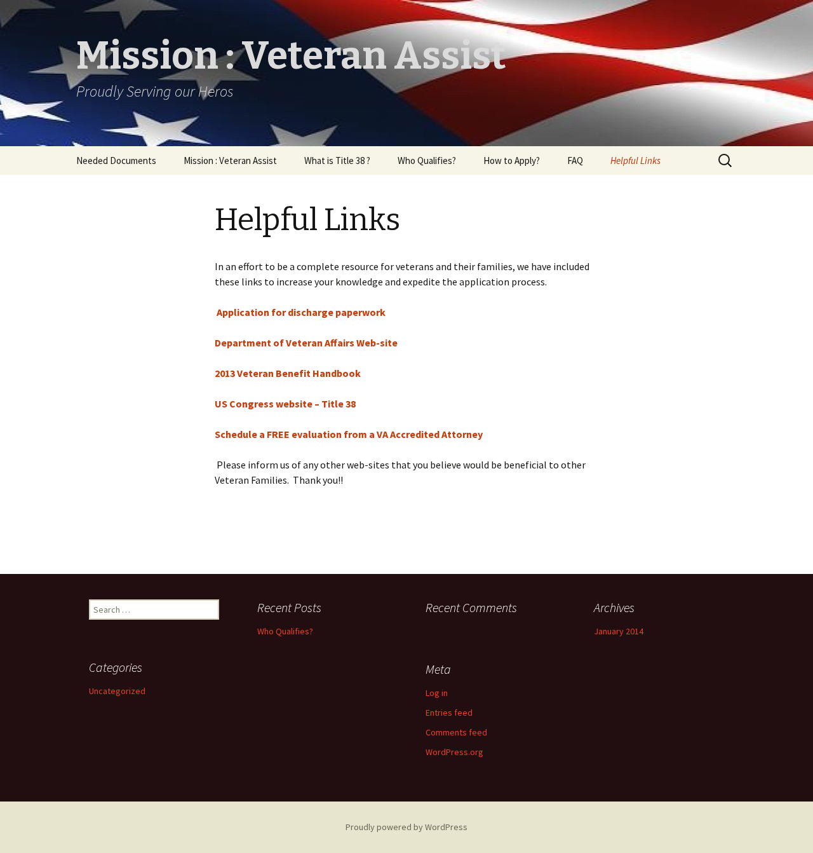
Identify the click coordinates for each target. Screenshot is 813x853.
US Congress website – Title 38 (285, 403)
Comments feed (456, 732)
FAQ (575, 160)
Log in (437, 693)
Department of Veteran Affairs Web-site (306, 342)
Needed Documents (116, 160)
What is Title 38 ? (337, 160)
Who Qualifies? (427, 160)
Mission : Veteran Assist (230, 160)
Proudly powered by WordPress (406, 827)
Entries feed (449, 712)
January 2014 (618, 631)
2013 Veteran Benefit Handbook (288, 373)
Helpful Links (635, 160)
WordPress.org (454, 752)
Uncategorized (117, 691)
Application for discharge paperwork (300, 312)
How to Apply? (511, 160)
